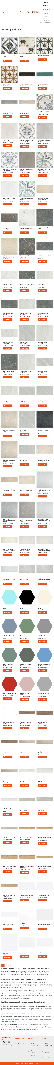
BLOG (46, 17)
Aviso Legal (25, 1063)
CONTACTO (46, 20)
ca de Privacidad (33, 1063)
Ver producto (7, 60)
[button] (20, 12)
